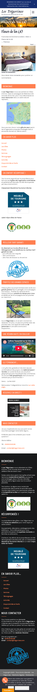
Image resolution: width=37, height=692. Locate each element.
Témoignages (6, 156)
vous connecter (15, 75)
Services (4, 153)
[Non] (35, 684)
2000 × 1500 (24, 37)
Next (33, 44)
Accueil (4, 143)
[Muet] (30, 356)
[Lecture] (4, 356)
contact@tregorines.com (15, 448)
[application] (18, 348)
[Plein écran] (33, 356)
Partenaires (30, 675)
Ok (11, 688)
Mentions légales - (19, 675)
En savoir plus (22, 688)
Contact (4, 166)
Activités (4, 160)
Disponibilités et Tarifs (9, 163)
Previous (5, 42)
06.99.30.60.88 (10, 444)
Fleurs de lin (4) (7, 39)
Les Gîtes (4, 146)
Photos (3, 150)
